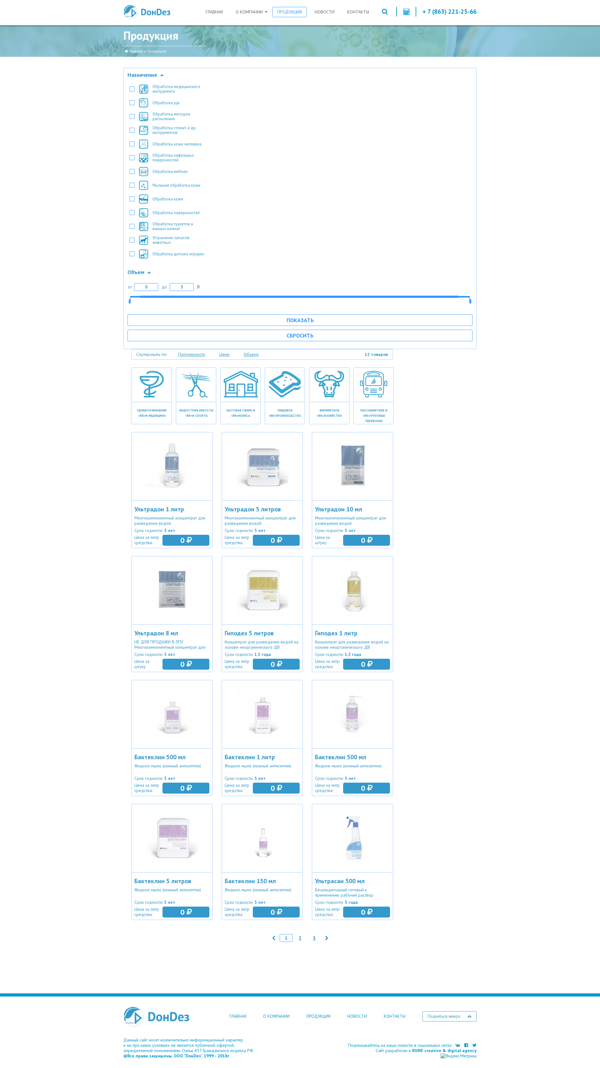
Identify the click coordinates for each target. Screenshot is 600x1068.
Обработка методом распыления (171, 116)
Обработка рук (166, 103)
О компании (249, 12)
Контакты (358, 12)
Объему (251, 354)
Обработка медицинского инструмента (176, 89)
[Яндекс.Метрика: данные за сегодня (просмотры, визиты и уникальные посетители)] (459, 1056)
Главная (214, 12)
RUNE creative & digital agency (444, 1050)
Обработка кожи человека (177, 144)
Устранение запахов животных (170, 240)
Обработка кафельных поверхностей (173, 158)
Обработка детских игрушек (178, 254)
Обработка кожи (167, 199)
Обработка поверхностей (176, 212)
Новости (324, 12)
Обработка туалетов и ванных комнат (172, 226)
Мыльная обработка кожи (176, 185)
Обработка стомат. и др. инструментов (174, 130)
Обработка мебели (170, 171)
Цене (224, 354)
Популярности (191, 354)
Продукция (289, 12)
